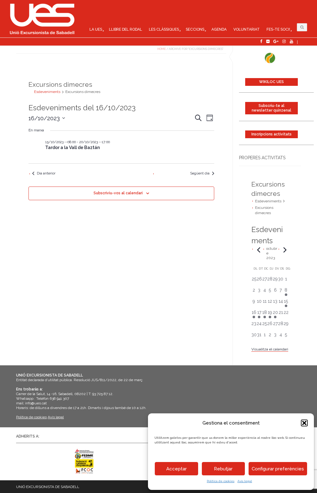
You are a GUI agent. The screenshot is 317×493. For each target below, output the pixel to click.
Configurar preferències (278, 469)
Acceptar (176, 469)
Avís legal (244, 481)
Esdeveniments (268, 201)
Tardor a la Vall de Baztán (72, 147)
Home (161, 49)
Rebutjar (223, 469)
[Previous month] (259, 250)
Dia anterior (46, 173)
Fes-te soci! (278, 29)
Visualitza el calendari (269, 349)
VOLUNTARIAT (246, 29)
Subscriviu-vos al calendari (118, 193)
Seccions (195, 29)
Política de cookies (220, 481)
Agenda (219, 29)
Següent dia (200, 173)
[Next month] (285, 250)
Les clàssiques (164, 29)
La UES (95, 29)
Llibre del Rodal (125, 29)
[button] (304, 423)
